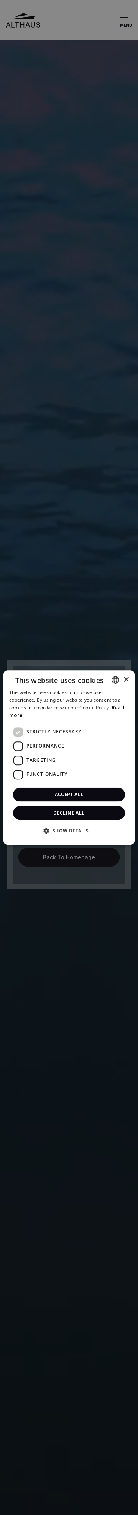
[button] (69, 830)
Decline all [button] (68, 813)
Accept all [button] (69, 794)
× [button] (126, 680)
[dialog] (69, 757)
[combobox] (115, 680)
